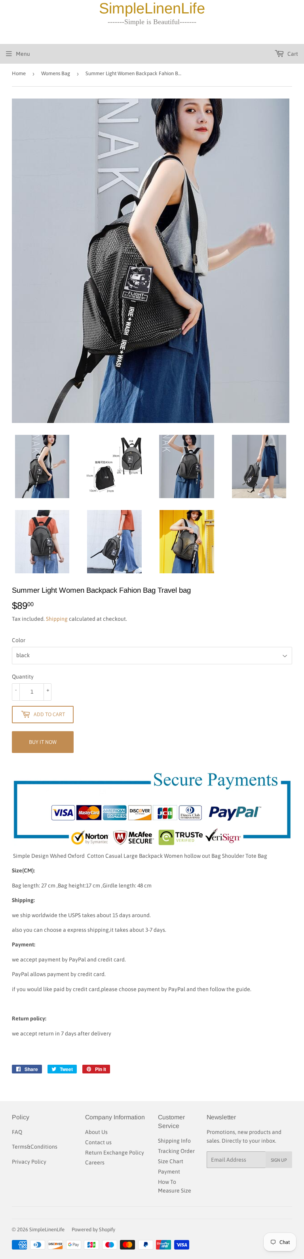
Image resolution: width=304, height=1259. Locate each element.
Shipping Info (174, 1141)
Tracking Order (176, 1151)
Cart (292, 54)
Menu (23, 54)
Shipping (57, 619)
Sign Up (279, 1160)
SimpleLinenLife (47, 1229)
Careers (94, 1162)
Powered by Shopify (93, 1229)
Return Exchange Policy (114, 1152)
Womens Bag (55, 73)
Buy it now (43, 741)
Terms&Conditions (34, 1146)
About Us (96, 1132)
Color (18, 640)
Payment (169, 1171)
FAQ (17, 1132)
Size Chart (170, 1161)
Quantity (23, 676)
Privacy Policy (29, 1162)
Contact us (98, 1142)
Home (19, 73)
